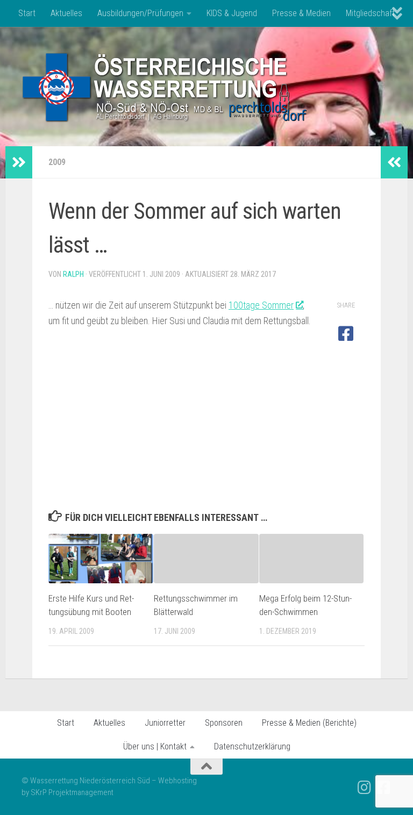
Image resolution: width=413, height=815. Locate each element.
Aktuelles (66, 13)
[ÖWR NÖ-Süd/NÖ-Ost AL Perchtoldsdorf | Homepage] (165, 86)
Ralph (73, 274)
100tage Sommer (261, 305)
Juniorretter (165, 723)
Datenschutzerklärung (252, 746)
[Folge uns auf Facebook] (383, 787)
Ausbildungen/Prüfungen (140, 13)
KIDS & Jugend (231, 13)
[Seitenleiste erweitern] (18, 162)
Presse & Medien (301, 13)
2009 (57, 162)
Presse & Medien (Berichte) (309, 723)
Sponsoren (224, 723)
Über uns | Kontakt (155, 746)
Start (26, 13)
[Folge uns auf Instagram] (364, 787)
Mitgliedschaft (370, 13)
